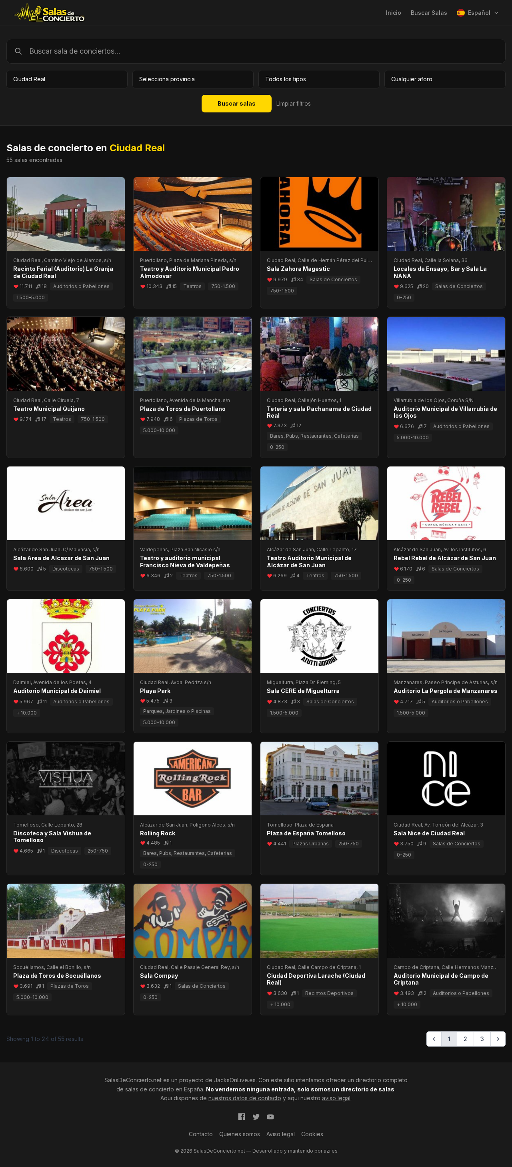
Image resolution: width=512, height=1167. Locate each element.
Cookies (312, 1134)
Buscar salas (237, 103)
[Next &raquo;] (498, 1039)
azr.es (331, 1151)
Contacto (201, 1134)
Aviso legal (280, 1134)
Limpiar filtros (293, 103)
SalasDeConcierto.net (133, 1080)
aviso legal (336, 1098)
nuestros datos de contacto (244, 1098)
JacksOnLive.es (235, 1080)
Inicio (393, 12)
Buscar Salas (429, 12)
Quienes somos (239, 1134)
